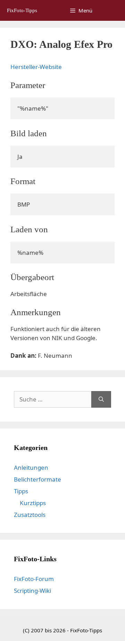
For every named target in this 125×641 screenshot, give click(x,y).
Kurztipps (33, 503)
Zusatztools (29, 515)
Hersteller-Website (36, 67)
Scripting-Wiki (32, 591)
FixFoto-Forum (34, 579)
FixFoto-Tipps (22, 10)
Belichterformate (37, 479)
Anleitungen (31, 467)
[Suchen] (101, 399)
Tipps (21, 491)
